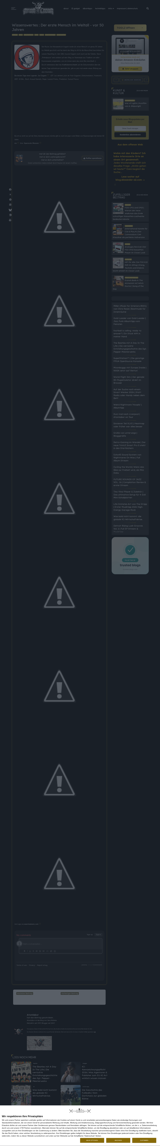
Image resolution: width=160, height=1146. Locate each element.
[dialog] (80, 1126)
